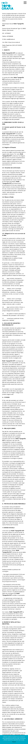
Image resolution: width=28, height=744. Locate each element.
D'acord (14, 741)
